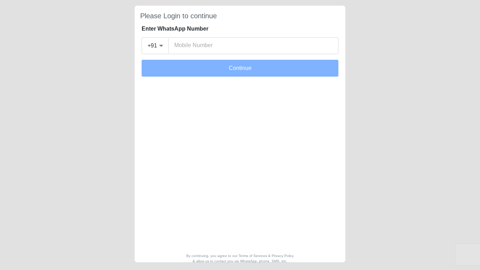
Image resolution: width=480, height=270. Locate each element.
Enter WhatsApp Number (175, 29)
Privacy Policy (283, 256)
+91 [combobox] (152, 46)
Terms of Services (253, 256)
